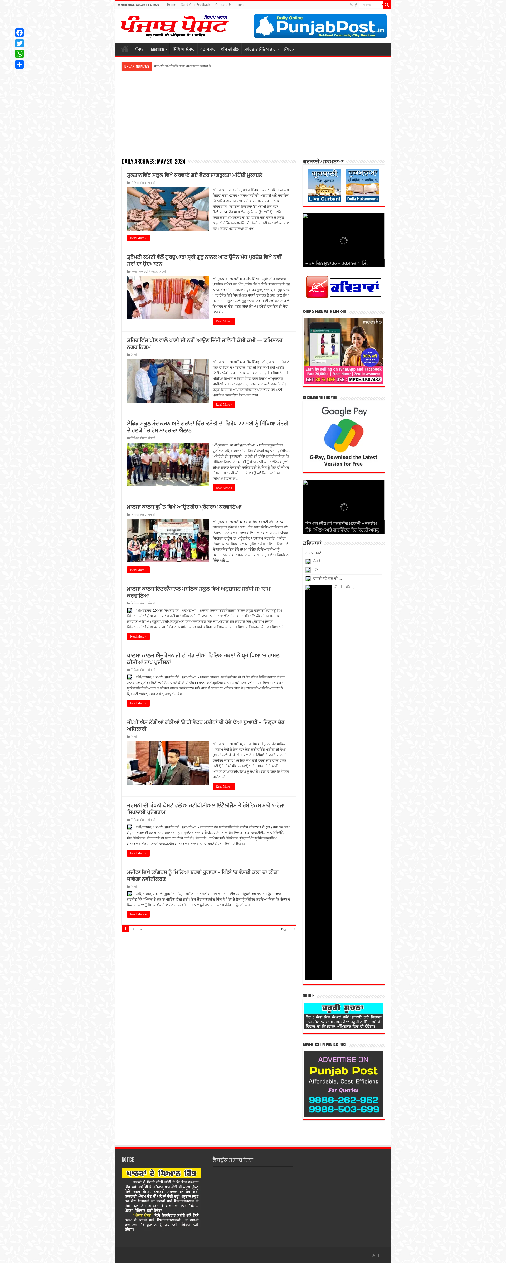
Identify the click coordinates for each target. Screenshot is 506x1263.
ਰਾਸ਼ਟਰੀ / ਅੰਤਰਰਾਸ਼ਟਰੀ (152, 271)
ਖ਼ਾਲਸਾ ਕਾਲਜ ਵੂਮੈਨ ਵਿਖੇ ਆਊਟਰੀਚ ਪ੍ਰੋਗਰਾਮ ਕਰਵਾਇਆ (184, 507)
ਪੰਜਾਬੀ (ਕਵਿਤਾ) (344, 587)
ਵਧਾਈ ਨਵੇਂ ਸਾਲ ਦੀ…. (327, 578)
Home (171, 5)
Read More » (138, 238)
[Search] (387, 5)
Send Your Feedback (195, 5)
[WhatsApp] (19, 53)
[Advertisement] (253, 114)
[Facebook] (355, 5)
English (157, 49)
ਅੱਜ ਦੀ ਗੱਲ (230, 49)
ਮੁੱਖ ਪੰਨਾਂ (125, 48)
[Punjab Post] (174, 25)
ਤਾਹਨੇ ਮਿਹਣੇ (313, 553)
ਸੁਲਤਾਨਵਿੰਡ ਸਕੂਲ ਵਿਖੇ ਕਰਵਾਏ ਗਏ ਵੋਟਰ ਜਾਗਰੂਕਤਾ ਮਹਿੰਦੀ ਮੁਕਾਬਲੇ (194, 175)
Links (240, 5)
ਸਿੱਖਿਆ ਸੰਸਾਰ (183, 49)
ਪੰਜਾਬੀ (140, 49)
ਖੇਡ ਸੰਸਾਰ (207, 49)
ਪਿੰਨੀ (316, 570)
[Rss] (351, 5)
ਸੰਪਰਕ (289, 49)
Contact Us (223, 5)
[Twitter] (19, 43)
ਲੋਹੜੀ (317, 561)
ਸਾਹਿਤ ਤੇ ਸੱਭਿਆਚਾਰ (260, 49)
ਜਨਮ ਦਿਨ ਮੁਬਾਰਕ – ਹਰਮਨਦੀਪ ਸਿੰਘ (337, 263)
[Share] (19, 64)
